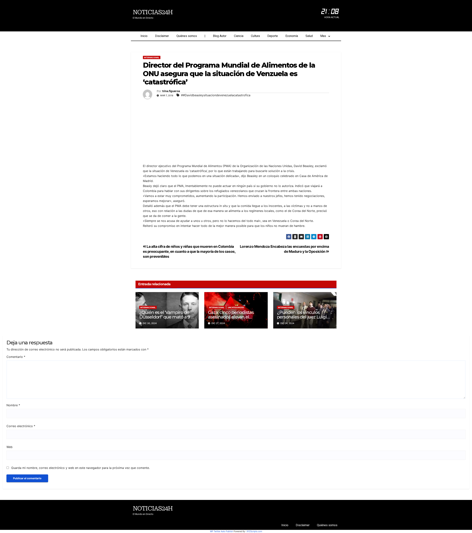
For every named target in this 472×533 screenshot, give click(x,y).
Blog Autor (219, 36)
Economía (291, 36)
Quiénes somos (186, 36)
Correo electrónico (20, 426)
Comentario (15, 357)
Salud (309, 36)
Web (9, 447)
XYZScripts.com (254, 531)
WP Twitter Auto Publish (221, 531)
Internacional (151, 57)
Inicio (144, 36)
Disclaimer (162, 36)
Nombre (13, 405)
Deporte (272, 36)
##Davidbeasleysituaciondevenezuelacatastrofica (215, 95)
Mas (323, 36)
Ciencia (238, 36)
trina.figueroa (171, 91)
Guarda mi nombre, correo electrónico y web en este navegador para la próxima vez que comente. (80, 468)
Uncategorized (236, 307)
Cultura (255, 36)
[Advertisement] (236, 128)
